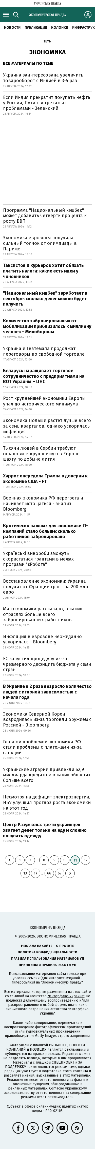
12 (85, 860)
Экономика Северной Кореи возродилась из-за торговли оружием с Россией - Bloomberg (47, 719)
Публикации (36, 27)
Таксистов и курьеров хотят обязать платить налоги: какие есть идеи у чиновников (43, 271)
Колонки (59, 27)
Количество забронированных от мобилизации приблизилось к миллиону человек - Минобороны (47, 326)
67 (60, 873)
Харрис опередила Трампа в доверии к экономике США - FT (45, 478)
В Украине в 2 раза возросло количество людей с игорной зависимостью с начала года (47, 692)
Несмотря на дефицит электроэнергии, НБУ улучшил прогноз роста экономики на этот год (47, 802)
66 (49, 873)
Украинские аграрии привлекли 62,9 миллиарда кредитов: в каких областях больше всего (46, 775)
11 (75, 860)
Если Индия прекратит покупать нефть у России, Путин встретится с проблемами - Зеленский (46, 103)
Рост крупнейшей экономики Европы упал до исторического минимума (44, 401)
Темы (47, 41)
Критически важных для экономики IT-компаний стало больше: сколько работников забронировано (45, 531)
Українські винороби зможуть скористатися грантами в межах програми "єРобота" (38, 559)
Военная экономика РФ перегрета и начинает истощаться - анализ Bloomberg (43, 503)
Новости (12, 27)
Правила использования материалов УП (47, 958)
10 (65, 860)
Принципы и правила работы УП (47, 965)
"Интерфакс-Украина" (66, 996)
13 (25, 873)
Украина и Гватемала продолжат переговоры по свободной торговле (44, 351)
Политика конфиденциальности (47, 952)
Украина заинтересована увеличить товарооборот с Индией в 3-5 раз (43, 77)
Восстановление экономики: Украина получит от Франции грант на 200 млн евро (45, 586)
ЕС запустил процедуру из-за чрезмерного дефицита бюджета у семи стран (47, 664)
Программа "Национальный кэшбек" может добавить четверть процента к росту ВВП (45, 215)
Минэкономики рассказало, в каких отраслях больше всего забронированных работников (42, 614)
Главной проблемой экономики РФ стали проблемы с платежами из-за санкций (42, 747)
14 (35, 873)
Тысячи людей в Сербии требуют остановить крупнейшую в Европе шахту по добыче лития (41, 453)
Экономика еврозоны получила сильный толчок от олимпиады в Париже (40, 243)
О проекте (65, 946)
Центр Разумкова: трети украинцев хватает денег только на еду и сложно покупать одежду (45, 830)
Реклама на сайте (36, 946)
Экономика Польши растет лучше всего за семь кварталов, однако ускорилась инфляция (47, 426)
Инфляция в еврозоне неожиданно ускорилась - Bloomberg (42, 639)
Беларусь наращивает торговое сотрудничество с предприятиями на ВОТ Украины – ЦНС (43, 376)
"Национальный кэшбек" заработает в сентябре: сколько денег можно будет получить (45, 298)
